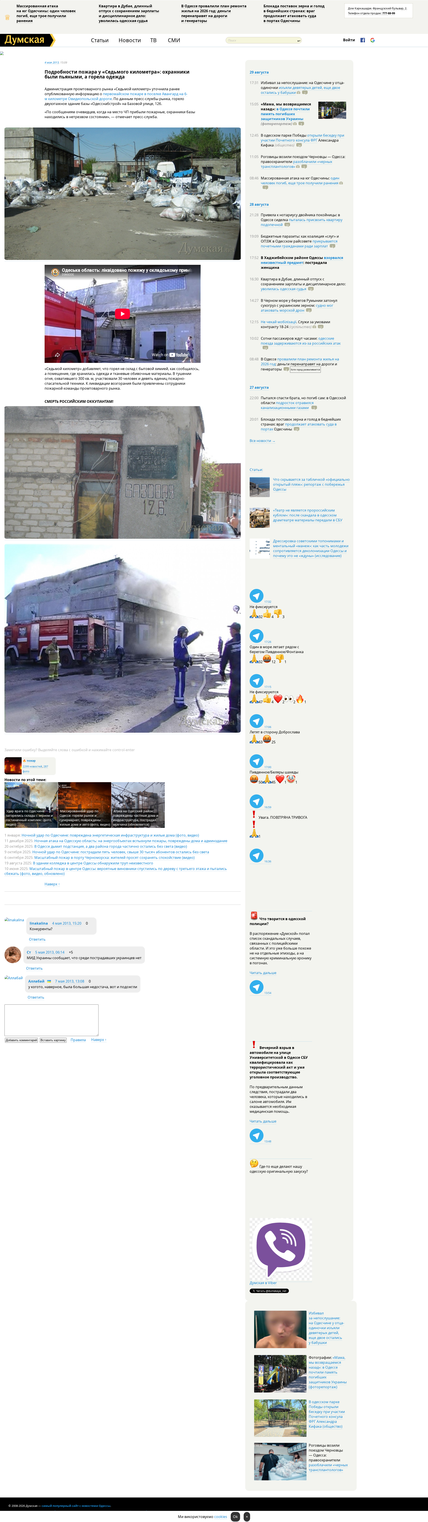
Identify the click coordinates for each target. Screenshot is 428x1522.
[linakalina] (14, 919)
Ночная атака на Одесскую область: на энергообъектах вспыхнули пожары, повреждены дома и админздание (130, 840)
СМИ (174, 40)
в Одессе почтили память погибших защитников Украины (285, 114)
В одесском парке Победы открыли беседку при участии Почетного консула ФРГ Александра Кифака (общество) (327, 1414)
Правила (78, 1039)
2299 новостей (32, 766)
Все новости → (263, 440)
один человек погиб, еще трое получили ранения (300, 180)
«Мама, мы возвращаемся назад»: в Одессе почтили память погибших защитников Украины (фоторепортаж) (328, 1372)
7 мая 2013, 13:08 (69, 981)
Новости (130, 40)
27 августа (259, 387)
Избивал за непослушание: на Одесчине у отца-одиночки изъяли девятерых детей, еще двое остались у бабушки (326, 1328)
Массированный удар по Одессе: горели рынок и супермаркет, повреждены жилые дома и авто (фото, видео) (85, 818)
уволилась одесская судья (283, 288)
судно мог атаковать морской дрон (297, 308)
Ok (235, 1516)
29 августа (259, 72)
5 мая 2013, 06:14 (49, 952)
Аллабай (36, 981)
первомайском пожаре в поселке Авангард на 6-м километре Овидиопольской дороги (116, 96)
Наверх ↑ (52, 884)
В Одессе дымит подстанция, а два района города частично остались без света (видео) (110, 846)
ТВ (153, 40)
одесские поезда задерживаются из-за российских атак (301, 341)
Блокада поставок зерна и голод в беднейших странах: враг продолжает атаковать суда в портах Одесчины (294, 13)
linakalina (39, 923)
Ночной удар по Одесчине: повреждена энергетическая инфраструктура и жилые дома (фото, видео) (110, 835)
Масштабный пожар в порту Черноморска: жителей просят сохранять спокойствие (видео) (114, 857)
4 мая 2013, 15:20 (66, 923)
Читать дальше (263, 972)
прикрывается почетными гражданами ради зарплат (299, 244)
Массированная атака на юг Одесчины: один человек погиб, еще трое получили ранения (46, 13)
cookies (220, 1516)
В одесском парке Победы (284, 135)
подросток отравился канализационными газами (287, 405)
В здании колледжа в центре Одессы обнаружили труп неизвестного (93, 863)
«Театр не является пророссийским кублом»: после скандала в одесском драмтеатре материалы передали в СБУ (307, 515)
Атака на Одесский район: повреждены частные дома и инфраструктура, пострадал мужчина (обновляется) (135, 818)
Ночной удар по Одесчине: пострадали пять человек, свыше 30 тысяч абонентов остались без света (120, 851)
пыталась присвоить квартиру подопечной (301, 222)
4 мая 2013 (52, 62)
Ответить (37, 939)
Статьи (100, 40)
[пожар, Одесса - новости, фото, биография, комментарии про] (13, 773)
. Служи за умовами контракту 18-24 (295, 324)
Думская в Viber (263, 1282)
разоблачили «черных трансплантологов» (296, 164)
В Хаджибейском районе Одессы (292, 257)
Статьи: (256, 469)
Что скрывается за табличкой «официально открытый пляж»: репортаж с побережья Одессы (311, 484)
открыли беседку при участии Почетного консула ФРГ (302, 138)
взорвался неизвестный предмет (302, 260)
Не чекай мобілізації (278, 321)
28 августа (259, 204)
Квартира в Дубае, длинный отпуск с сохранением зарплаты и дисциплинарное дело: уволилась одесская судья (129, 13)
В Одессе (269, 359)
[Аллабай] (13, 977)
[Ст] (12, 961)
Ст (29, 952)
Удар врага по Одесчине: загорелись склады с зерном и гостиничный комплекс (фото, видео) (29, 818)
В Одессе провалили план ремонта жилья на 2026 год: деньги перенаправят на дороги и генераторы (214, 13)
